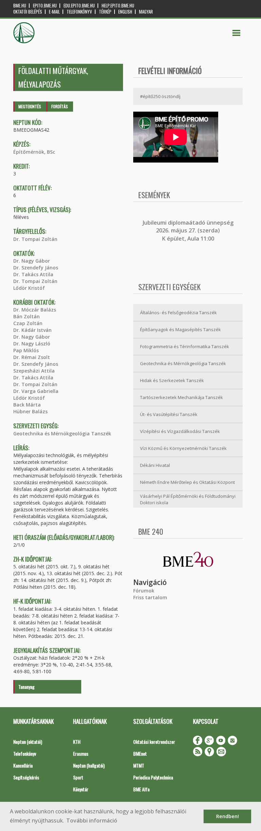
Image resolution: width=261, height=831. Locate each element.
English (125, 12)
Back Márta (27, 404)
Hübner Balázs (30, 411)
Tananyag (26, 686)
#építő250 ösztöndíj (160, 96)
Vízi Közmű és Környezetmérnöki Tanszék (183, 448)
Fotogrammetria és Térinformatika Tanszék (184, 346)
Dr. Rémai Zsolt (31, 357)
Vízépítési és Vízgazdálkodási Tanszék (180, 431)
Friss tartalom (150, 597)
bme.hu (19, 5)
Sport (78, 777)
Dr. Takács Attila (33, 274)
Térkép (105, 12)
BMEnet (140, 753)
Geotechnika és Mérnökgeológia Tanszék (62, 433)
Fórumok (143, 590)
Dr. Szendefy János (35, 267)
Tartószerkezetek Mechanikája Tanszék (181, 397)
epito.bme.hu (45, 5)
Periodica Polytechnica (153, 777)
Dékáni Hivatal (155, 465)
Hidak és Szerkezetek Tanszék (172, 380)
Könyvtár (80, 789)
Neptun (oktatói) (27, 741)
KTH (77, 741)
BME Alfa (141, 789)
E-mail (54, 12)
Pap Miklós (26, 350)
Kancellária (23, 765)
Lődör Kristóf (29, 288)
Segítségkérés (26, 777)
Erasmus (80, 753)
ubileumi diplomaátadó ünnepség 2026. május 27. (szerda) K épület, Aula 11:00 (188, 230)
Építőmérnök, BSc (34, 152)
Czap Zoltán (27, 323)
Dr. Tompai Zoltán (35, 239)
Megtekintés (29, 106)
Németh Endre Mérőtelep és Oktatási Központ (187, 482)
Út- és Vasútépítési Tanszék (168, 414)
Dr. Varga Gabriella (35, 391)
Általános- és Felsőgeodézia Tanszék (178, 312)
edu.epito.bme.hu (79, 5)
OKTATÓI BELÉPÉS (27, 12)
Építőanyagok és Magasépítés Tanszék (180, 329)
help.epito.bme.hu (118, 5)
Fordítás (59, 106)
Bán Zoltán (26, 316)
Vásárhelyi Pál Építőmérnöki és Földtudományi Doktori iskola (188, 499)
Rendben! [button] (227, 816)
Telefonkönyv (79, 12)
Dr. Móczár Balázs (34, 309)
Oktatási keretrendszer (154, 741)
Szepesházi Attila (34, 370)
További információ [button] (91, 820)
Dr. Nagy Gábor (31, 261)
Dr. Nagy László (31, 343)
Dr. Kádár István (32, 330)
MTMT (138, 765)
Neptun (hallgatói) (89, 765)
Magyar (146, 12)
